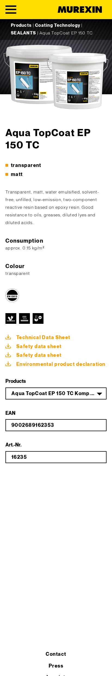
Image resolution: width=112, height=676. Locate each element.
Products (21, 25)
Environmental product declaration (60, 364)
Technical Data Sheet (43, 337)
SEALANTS (23, 33)
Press (56, 666)
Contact (56, 654)
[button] (10, 666)
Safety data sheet (38, 346)
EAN (10, 413)
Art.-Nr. (13, 445)
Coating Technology (57, 25)
